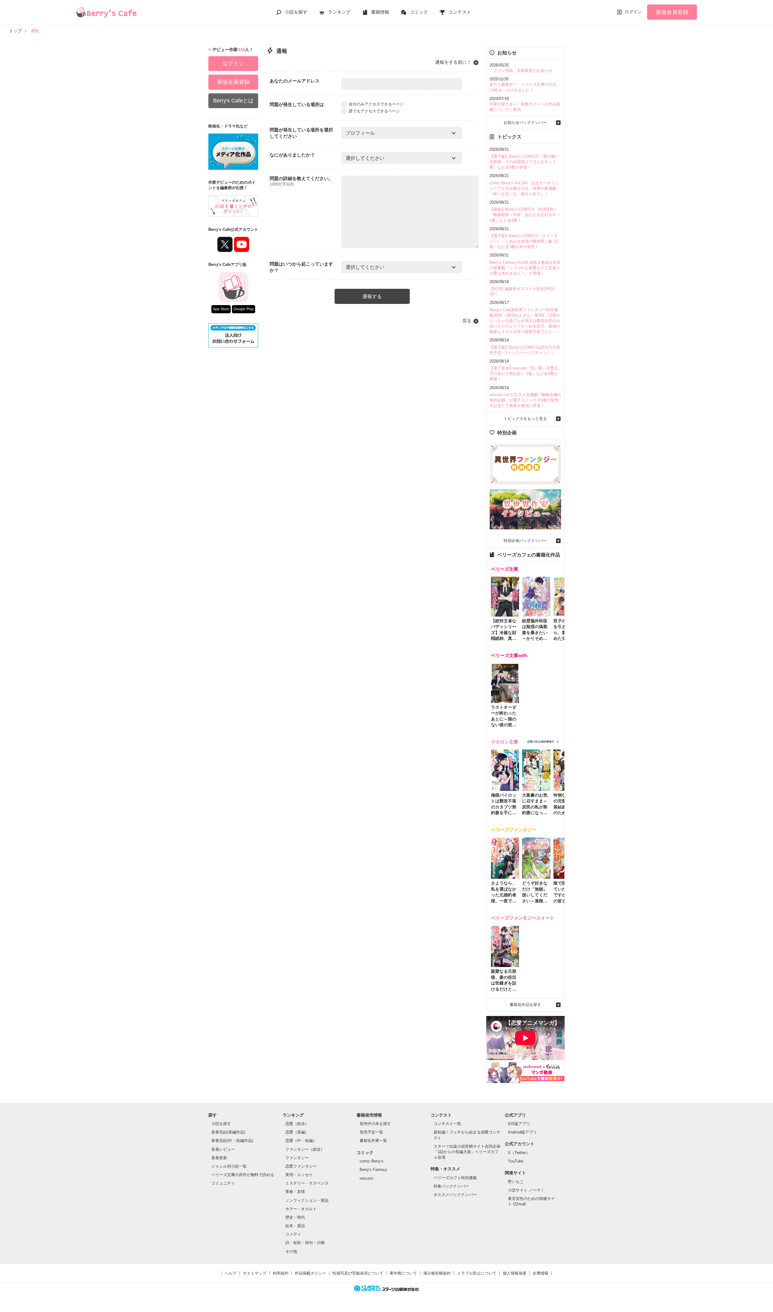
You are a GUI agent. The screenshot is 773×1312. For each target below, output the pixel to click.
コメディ (293, 1234)
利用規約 (280, 1273)
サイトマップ (254, 1273)
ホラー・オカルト (301, 1209)
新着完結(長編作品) (228, 1132)
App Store (221, 309)
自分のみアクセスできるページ (376, 104)
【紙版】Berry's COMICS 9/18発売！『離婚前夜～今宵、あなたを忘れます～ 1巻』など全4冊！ (524, 214)
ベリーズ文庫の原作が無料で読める (242, 1174)
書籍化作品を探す (525, 1004)
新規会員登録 (672, 12)
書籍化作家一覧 (373, 1140)
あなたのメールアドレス (294, 80)
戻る (466, 320)
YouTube (515, 1161)
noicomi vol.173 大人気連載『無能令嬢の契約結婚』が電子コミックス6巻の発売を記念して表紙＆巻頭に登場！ (525, 400)
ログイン (633, 11)
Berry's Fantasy (373, 1169)
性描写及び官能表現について (357, 1273)
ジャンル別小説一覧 (229, 1166)
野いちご (516, 1181)
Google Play (243, 309)
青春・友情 (295, 1191)
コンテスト (459, 12)
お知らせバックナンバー (525, 122)
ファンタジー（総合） (305, 1149)
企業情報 (540, 1273)
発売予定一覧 (371, 1132)
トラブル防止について (476, 1273)
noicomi (366, 1178)
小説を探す (296, 12)
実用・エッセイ (299, 1174)
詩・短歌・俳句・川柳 (305, 1242)
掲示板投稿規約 (437, 1273)
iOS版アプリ (519, 1123)
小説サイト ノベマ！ (526, 1190)
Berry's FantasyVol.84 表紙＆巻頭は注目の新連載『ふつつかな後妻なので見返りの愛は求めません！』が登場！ (524, 268)
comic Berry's (371, 1161)
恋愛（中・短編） (301, 1140)
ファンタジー (297, 1158)
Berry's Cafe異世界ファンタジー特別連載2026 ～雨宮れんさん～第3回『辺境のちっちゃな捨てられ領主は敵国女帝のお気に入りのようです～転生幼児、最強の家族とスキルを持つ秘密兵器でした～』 (524, 321)
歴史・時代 (295, 1217)
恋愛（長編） (297, 1132)
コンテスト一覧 (447, 1123)
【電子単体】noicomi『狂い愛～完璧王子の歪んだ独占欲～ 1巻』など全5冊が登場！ (523, 373)
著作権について (403, 1273)
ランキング (339, 12)
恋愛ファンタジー (301, 1166)
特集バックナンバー (451, 1186)
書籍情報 (380, 12)
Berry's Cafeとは (233, 101)
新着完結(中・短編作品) (232, 1140)
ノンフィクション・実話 (307, 1200)
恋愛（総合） (297, 1123)
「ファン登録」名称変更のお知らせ (520, 70)
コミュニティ (223, 1183)
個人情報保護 (514, 1273)
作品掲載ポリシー (310, 1273)
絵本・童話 (295, 1225)
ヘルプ (230, 1273)
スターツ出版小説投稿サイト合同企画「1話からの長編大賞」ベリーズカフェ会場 (467, 1151)
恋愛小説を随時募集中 (540, 741)
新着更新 (219, 1158)
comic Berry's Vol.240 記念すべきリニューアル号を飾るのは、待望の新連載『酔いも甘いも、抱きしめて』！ (524, 188)
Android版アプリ (522, 1132)
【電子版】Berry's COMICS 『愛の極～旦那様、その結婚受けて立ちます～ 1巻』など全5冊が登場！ (524, 161)
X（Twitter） (519, 1152)
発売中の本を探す (375, 1123)
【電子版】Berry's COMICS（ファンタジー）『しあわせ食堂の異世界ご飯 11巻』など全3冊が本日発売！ (523, 241)
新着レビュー (223, 1149)
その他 (291, 1251)
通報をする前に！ (453, 62)
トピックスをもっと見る (525, 418)
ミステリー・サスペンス (307, 1183)
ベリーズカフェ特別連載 (455, 1177)
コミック (419, 12)
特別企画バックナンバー (525, 540)
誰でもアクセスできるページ (374, 111)
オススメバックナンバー (455, 1194)
